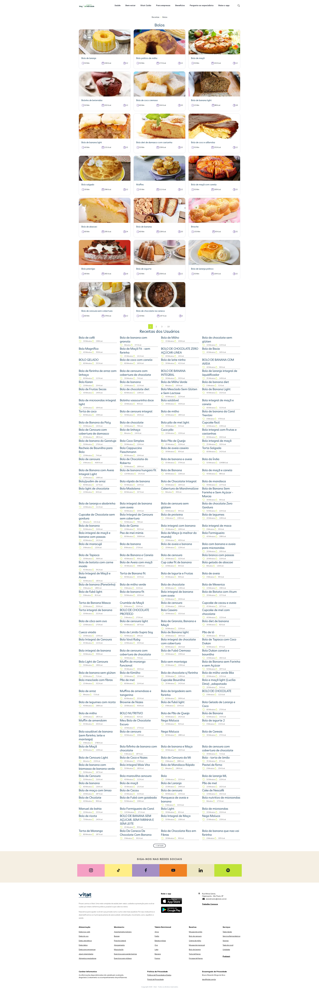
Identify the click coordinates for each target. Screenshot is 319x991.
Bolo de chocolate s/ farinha (179, 672)
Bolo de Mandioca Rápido (178, 765)
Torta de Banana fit (133, 573)
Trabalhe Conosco (210, 904)
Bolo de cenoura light (134, 621)
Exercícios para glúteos (123, 958)
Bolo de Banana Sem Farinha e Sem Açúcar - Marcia (217, 492)
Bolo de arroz (87, 691)
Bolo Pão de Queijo (173, 441)
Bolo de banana (130, 382)
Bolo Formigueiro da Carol (137, 808)
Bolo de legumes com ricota (97, 702)
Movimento (119, 927)
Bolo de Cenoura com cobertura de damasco (94, 431)
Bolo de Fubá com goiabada (138, 797)
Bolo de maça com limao (95, 790)
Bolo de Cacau (129, 790)
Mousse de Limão (195, 932)
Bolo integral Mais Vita (135, 765)
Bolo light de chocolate (94, 488)
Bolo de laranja (195, 949)
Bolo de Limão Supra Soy (136, 632)
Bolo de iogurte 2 (213, 720)
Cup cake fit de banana (176, 562)
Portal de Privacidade (155, 979)
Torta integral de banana (95, 610)
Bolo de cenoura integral (136, 411)
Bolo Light (167, 808)
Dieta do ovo (83, 936)
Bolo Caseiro (169, 610)
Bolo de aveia (211, 573)
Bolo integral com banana (178, 525)
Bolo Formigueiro (213, 533)
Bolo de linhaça (130, 429)
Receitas (155, 17)
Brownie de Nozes (131, 702)
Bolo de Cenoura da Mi (176, 757)
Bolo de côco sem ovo (93, 621)
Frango (157, 958)
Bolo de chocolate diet (134, 389)
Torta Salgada (211, 448)
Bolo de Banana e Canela (136, 555)
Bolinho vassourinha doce (137, 400)
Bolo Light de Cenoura (93, 661)
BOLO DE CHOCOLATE (216, 691)
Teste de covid (228, 945)
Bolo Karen (86, 382)
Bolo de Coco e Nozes (134, 757)
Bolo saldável (170, 400)
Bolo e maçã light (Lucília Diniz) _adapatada (219, 682)
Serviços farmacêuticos (231, 936)
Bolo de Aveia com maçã (136, 562)
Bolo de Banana (171, 470)
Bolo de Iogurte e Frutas (177, 573)
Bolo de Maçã (88, 746)
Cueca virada (87, 632)
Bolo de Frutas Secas (92, 389)
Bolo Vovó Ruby (130, 639)
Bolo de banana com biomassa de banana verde (97, 766)
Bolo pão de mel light (175, 422)
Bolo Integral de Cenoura (95, 639)
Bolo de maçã (129, 783)
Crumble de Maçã (132, 603)
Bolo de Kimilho (130, 672)
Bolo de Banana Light (216, 389)
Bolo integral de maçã (217, 441)
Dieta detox (83, 945)
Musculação (118, 949)
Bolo (164, 776)
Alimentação (84, 927)
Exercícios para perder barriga (125, 954)
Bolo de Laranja (171, 783)
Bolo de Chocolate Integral (179, 481)
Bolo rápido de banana (135, 481)
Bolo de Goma (129, 525)
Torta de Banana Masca (95, 603)
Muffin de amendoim (93, 720)
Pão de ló (208, 632)
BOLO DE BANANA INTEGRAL (173, 372)
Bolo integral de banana (95, 650)
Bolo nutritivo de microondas (221, 797)
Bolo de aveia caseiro (175, 448)
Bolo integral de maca (216, 525)
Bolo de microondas (215, 808)
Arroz (157, 932)
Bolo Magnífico (89, 348)
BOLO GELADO (89, 360)
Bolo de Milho (170, 337)
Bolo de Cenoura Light (93, 757)
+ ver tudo (159, 845)
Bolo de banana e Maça (177, 746)
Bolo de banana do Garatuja (97, 441)
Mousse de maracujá (197, 945)
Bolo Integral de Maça (176, 816)
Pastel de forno (212, 765)
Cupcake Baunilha (173, 680)
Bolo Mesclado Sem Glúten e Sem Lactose (179, 391)
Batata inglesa (160, 941)
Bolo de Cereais (212, 731)
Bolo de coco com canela (136, 360)
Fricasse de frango (196, 958)
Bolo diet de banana (215, 621)
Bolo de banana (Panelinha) (97, 584)
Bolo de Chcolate (90, 797)
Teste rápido (227, 932)
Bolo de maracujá (90, 544)
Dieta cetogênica (85, 941)
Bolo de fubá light (90, 591)
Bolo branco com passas (218, 555)
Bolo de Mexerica (213, 584)
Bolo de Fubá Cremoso (176, 650)
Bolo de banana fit (132, 591)
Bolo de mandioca (214, 481)
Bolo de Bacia (211, 348)
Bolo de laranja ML (214, 776)
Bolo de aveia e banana (176, 544)
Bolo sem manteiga (174, 661)
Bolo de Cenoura (90, 776)
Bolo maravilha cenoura (136, 776)
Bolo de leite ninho (173, 360)
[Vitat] (87, 6)
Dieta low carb (84, 932)
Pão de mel (127, 680)
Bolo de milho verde (133, 584)
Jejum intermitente (86, 954)
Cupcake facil (211, 422)
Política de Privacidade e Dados (159, 975)
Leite (156, 949)
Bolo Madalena (130, 488)
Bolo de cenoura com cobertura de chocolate (135, 372)
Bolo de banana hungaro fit (138, 470)
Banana (158, 954)
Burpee (117, 936)
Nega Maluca (170, 720)
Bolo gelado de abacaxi (217, 562)
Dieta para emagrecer (87, 949)
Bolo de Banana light (175, 632)
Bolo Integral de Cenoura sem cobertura (136, 516)
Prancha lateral (120, 941)
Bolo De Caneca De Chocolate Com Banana (136, 832)
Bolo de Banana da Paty (95, 422)
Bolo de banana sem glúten (97, 672)
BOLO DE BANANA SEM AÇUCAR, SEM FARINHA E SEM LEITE (137, 819)
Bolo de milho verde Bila (218, 672)
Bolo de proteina (172, 514)
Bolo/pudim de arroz (92, 481)
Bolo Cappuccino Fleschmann (131, 450)
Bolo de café (87, 337)
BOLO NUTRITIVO (131, 713)
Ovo (156, 945)
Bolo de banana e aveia (176, 459)
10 (168, 326)
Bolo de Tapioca (89, 555)
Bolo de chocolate (132, 422)
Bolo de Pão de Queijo (175, 713)
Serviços (226, 927)
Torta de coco (88, 411)
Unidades (226, 949)
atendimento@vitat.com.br (216, 899)
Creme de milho (195, 941)
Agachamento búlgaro (123, 932)
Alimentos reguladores (87, 958)
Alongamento (119, 945)
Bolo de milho (170, 411)
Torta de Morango (91, 831)
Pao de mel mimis (131, 533)
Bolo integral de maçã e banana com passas (94, 534)
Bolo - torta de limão (216, 757)
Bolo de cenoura (89, 459)
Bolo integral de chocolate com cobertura (178, 641)
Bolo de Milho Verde (174, 382)
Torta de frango (195, 954)
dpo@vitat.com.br (209, 979)
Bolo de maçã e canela (217, 470)
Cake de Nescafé (213, 790)
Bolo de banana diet (215, 382)
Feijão (157, 936)
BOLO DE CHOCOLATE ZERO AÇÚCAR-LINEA (179, 350)
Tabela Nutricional (163, 927)
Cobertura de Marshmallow (180, 488)
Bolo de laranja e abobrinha (97, 503)
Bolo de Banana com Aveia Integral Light (96, 472)
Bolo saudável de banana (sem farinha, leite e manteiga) (96, 735)
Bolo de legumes (213, 514)
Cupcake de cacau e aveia (219, 603)
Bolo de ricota (88, 816)
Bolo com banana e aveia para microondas (219, 546)
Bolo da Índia (210, 459)
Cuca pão (167, 429)
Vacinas (226, 941)
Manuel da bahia (90, 808)
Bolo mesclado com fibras (96, 680)
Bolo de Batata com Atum (219, 591)
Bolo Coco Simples (132, 441)
